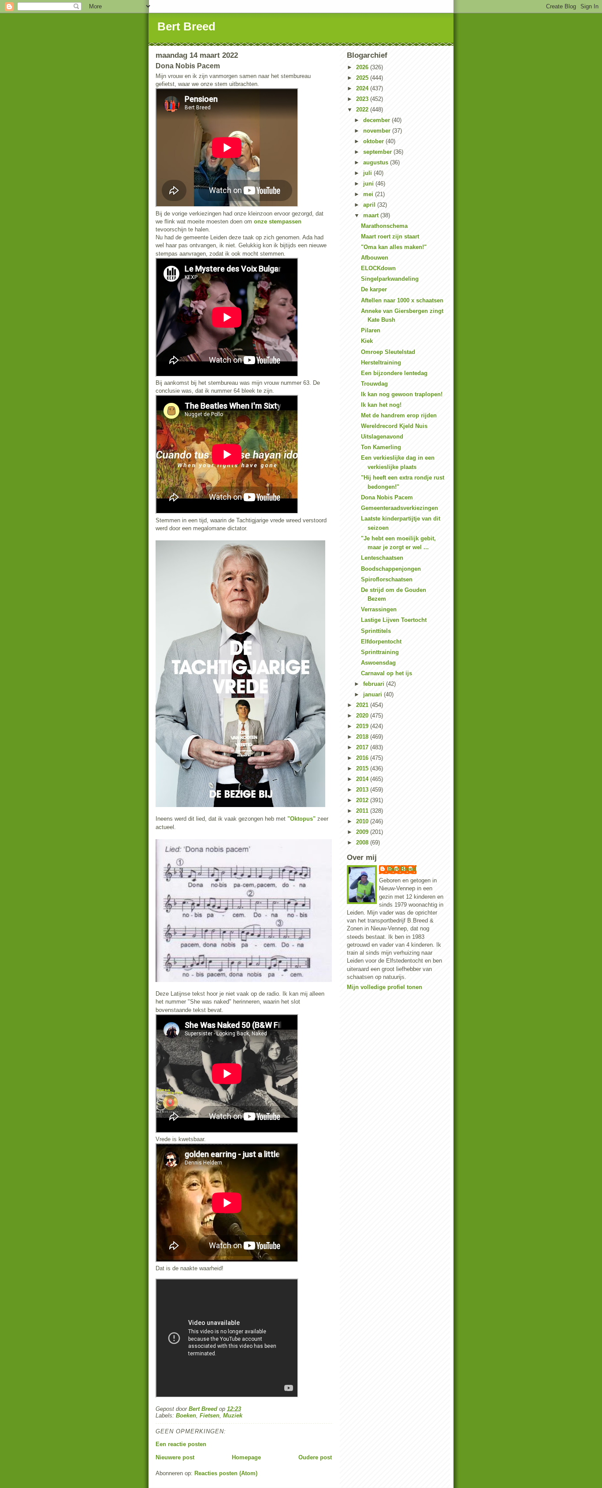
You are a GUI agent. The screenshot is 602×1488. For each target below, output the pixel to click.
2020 (363, 715)
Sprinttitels (376, 631)
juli (368, 173)
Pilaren (370, 330)
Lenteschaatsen (382, 557)
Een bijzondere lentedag (394, 373)
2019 (363, 726)
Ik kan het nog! (381, 405)
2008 (363, 842)
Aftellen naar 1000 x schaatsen (402, 300)
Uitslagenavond (382, 436)
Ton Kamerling (381, 447)
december (377, 120)
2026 (363, 67)
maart (371, 215)
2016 (363, 758)
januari (373, 694)
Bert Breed (186, 26)
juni (369, 183)
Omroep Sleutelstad (388, 352)
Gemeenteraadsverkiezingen (399, 508)
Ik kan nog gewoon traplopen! (401, 394)
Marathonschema (384, 226)
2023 (363, 99)
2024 (363, 88)
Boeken (186, 1415)
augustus (376, 162)
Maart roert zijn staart (390, 236)
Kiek (367, 341)
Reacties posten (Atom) (225, 1473)
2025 (363, 77)
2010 (363, 821)
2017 (363, 747)
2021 (363, 705)
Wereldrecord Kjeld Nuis (394, 426)
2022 (363, 109)
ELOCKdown (378, 268)
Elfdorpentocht (381, 641)
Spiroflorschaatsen (386, 579)
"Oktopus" (301, 818)
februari (374, 684)
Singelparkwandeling (390, 278)
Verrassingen (379, 609)
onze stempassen (277, 221)
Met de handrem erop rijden (399, 415)
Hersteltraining (381, 362)
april (370, 204)
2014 (363, 779)
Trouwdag (374, 383)
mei (369, 194)
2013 (363, 789)
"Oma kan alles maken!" (394, 247)
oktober (374, 141)
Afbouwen (374, 257)
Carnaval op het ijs (386, 673)
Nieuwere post (175, 1457)
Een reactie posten (181, 1444)
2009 (363, 832)
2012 (363, 800)
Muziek (232, 1415)
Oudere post (315, 1457)
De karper (374, 289)
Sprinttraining (380, 652)
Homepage (246, 1457)
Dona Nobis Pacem (387, 497)
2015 (363, 768)
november (377, 130)
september (378, 152)
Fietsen (209, 1415)
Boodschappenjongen (391, 568)
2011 (363, 810)
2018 (363, 736)
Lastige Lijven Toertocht (394, 620)
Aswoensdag (378, 662)
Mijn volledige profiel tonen (384, 987)
